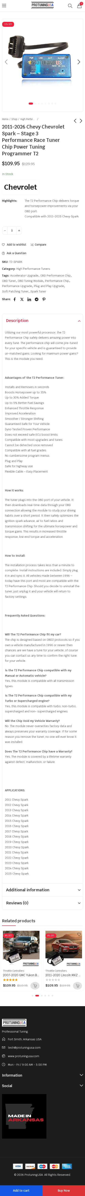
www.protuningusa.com (23, 1056)
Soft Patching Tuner (15, 291)
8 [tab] (56, 104)
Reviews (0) (17, 903)
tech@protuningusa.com (24, 1047)
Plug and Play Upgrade (49, 286)
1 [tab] (31, 104)
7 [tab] (52, 104)
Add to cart (21, 1190)
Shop (14, 119)
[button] (32, 995)
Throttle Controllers (13, 970)
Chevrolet (20, 187)
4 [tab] (42, 104)
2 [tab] (35, 104)
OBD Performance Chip (55, 275)
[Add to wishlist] (37, 934)
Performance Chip (57, 281)
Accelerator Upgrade (24, 275)
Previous (6, 62)
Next (79, 62)
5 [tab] (45, 104)
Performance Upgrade (17, 286)
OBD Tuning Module (30, 281)
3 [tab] (39, 104)
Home (5, 119)
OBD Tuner (9, 281)
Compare (40, 244)
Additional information (27, 889)
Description (17, 320)
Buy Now (64, 1190)
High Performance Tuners (28, 119)
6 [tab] (49, 104)
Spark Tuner (38, 291)
